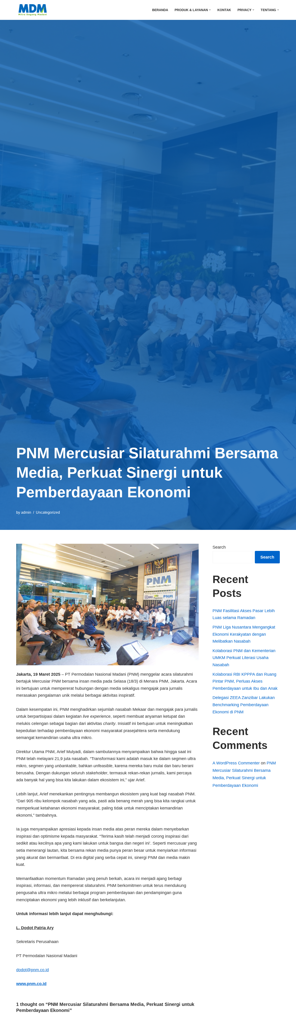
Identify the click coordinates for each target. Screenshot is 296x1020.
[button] (210, 10)
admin (26, 512)
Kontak (224, 10)
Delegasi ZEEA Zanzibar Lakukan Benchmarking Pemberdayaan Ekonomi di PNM (244, 704)
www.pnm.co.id (31, 983)
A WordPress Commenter (236, 763)
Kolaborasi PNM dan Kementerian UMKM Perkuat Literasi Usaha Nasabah (244, 657)
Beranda (160, 10)
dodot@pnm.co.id (32, 970)
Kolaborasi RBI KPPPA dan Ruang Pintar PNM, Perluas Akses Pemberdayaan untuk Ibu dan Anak (245, 681)
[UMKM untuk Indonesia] (31, 10)
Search (219, 547)
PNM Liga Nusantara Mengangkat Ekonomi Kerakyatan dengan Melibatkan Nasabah (244, 634)
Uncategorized (48, 512)
